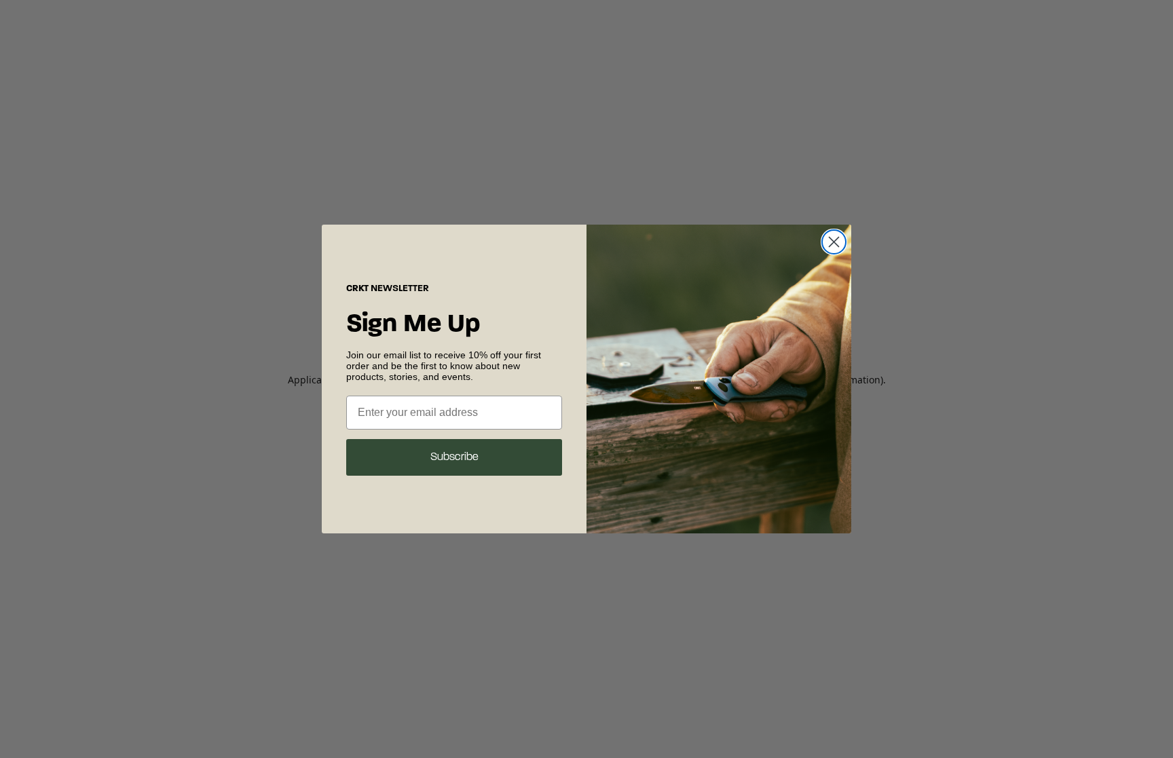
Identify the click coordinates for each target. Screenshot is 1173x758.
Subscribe (454, 457)
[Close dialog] (834, 242)
